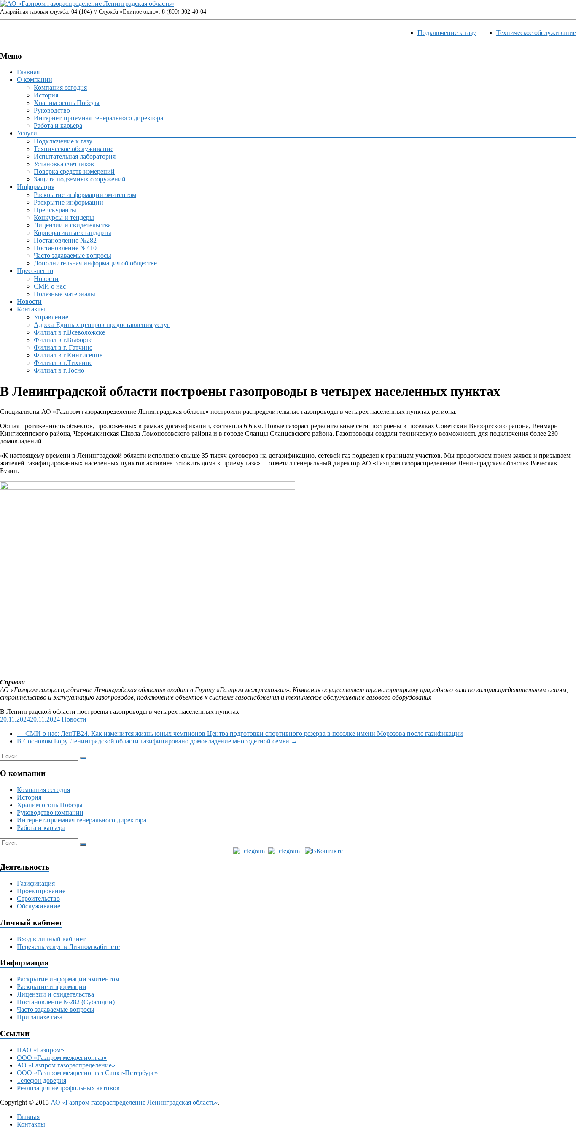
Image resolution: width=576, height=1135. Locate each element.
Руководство (52, 110)
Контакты (31, 309)
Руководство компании (50, 812)
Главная (28, 72)
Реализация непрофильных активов (68, 1088)
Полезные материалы (64, 293)
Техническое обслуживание (536, 32)
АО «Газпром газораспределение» (66, 1065)
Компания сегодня (60, 87)
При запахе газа (39, 1017)
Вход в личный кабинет (51, 939)
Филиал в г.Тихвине (63, 362)
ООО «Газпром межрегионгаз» (62, 1057)
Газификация (36, 883)
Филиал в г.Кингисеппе (68, 355)
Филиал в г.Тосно (59, 370)
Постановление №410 (65, 247)
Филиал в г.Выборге (63, 339)
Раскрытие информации (68, 202)
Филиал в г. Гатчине (63, 347)
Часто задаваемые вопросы (72, 255)
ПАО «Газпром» (40, 1050)
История (46, 95)
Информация (35, 186)
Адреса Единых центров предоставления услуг (102, 324)
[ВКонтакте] (324, 850)
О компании (34, 79)
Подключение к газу (446, 32)
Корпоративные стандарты (72, 232)
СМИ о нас (50, 286)
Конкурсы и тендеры (64, 217)
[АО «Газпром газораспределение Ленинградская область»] (87, 3)
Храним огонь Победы (67, 102)
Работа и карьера (58, 125)
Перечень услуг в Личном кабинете (68, 946)
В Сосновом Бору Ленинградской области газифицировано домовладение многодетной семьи (157, 741)
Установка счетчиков (64, 164)
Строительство (38, 898)
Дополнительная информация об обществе (95, 263)
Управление (51, 317)
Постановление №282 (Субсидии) (66, 1001)
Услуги (27, 133)
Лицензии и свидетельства (72, 225)
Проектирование (41, 890)
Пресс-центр (35, 270)
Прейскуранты (55, 209)
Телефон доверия (41, 1080)
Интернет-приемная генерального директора (98, 118)
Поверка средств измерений (74, 171)
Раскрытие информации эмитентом (85, 194)
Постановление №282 (65, 240)
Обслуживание (38, 906)
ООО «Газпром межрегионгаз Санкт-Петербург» (87, 1072)
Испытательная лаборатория (75, 156)
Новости (46, 278)
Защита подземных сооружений (80, 179)
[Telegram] (249, 850)
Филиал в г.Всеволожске (69, 332)
